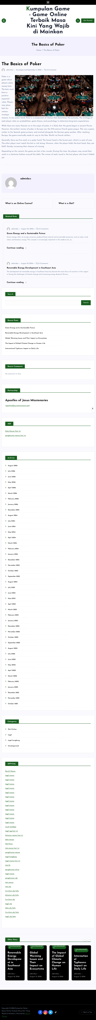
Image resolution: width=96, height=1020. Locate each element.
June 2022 (12, 659)
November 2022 (14, 632)
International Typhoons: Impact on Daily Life (22, 348)
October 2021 (13, 703)
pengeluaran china (12, 869)
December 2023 (13, 560)
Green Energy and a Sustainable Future (20, 328)
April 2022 (12, 670)
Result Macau (10, 771)
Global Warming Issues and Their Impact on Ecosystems (26, 338)
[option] (15, 962)
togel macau (9, 874)
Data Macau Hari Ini (13, 431)
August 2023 (12, 582)
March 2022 (12, 676)
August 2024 (12, 515)
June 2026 (11, 477)
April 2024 (12, 537)
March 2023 (12, 609)
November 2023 (14, 565)
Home (38, 50)
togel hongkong (14, 740)
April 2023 (12, 604)
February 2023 (13, 615)
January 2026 (13, 504)
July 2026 (11, 471)
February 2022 (13, 681)
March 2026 (12, 493)
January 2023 (13, 620)
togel (10, 735)
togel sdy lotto (10, 916)
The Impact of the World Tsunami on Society (81, 962)
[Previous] (85, 939)
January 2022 (13, 687)
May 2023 (11, 598)
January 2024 (13, 554)
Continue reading (15, 248)
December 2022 (14, 626)
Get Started (87, 20)
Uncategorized (21, 70)
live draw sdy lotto (12, 912)
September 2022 (14, 643)
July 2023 (11, 587)
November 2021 (14, 698)
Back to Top (87, 1012)
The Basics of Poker (52, 50)
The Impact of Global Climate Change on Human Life (25, 343)
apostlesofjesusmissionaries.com (17, 405)
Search (10, 294)
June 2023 (11, 593)
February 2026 (13, 499)
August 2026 (12, 465)
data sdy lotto (10, 908)
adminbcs (9, 70)
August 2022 (13, 648)
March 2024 (12, 543)
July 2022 (11, 654)
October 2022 (13, 637)
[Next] (89, 939)
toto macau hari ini (12, 848)
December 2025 (13, 510)
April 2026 (12, 488)
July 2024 (11, 521)
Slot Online (12, 729)
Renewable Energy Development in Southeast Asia (24, 333)
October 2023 (13, 571)
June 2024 (11, 526)
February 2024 (13, 548)
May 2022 (12, 665)
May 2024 (11, 532)
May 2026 (11, 482)
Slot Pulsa (9, 844)
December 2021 (13, 692)
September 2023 (14, 576)
